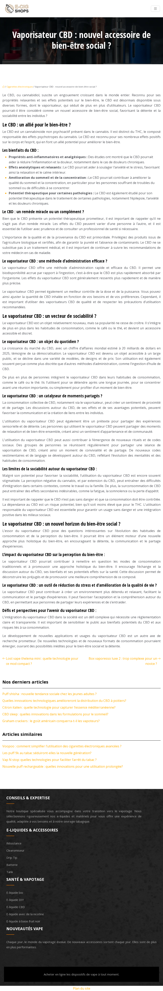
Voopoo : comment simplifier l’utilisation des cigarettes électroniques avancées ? (61, 746)
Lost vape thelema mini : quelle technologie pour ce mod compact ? (42, 661)
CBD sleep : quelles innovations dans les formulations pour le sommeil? (55, 714)
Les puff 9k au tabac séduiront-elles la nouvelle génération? (46, 753)
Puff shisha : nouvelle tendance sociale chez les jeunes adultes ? (49, 694)
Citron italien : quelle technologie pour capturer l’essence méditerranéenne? (58, 707)
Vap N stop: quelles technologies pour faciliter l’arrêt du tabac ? (49, 760)
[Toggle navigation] (155, 9)
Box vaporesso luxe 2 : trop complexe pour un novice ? (123, 661)
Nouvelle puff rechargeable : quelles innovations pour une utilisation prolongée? (62, 766)
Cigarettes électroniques (20, 86)
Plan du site (81, 988)
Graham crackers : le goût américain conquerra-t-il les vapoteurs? (51, 721)
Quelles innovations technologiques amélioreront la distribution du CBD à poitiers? (64, 700)
